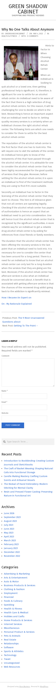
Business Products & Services (19, 585)
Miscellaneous (11, 628)
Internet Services (13, 624)
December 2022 (12, 552)
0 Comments (32, 36)
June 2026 (9, 513)
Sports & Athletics (13, 651)
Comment (5, 356)
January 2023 (11, 548)
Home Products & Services (18, 620)
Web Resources (12, 666)
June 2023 (9, 528)
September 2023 (12, 517)
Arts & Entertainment (15, 577)
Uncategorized (12, 663)
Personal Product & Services (19, 632)
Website (5, 413)
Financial (9, 597)
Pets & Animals (12, 635)
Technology (10, 655)
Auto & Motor (11, 581)
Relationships (11, 643)
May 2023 (8, 532)
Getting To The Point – (26, 325)
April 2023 (9, 536)
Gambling (9, 604)
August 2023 (10, 521)
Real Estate (10, 639)
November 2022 (12, 556)
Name (5, 391)
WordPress (44, 686)
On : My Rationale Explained (17, 303)
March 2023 (10, 540)
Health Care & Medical (16, 612)
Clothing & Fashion (14, 589)
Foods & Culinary (13, 601)
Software (9, 647)
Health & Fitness (9, 36)
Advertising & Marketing (17, 573)
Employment (11, 593)
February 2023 (11, 544)
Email (4, 402)
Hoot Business (24, 686)
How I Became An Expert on (16, 297)
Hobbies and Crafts (14, 616)
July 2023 (8, 525)
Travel (7, 659)
